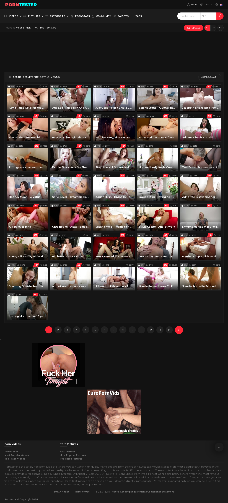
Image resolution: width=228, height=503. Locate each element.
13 (160, 329)
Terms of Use (82, 491)
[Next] (179, 330)
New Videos (11, 451)
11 (141, 329)
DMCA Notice (61, 491)
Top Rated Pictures (71, 458)
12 (150, 329)
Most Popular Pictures (73, 455)
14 (169, 329)
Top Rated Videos (14, 458)
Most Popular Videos (16, 455)
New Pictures (67, 451)
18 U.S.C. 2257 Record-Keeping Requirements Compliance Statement (134, 491)
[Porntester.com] (21, 4)
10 (132, 329)
